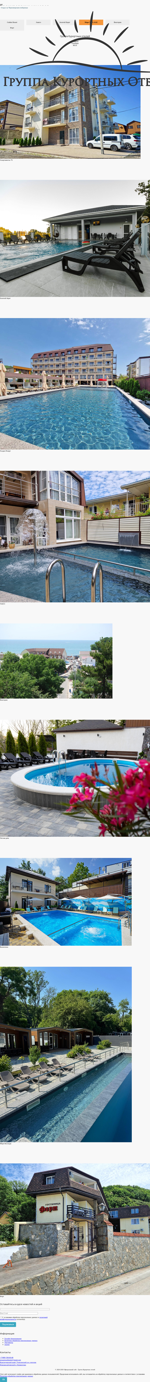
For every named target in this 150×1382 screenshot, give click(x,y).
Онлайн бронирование (13, 1339)
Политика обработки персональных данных (20, 1341)
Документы (8, 1343)
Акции (7, 1344)
